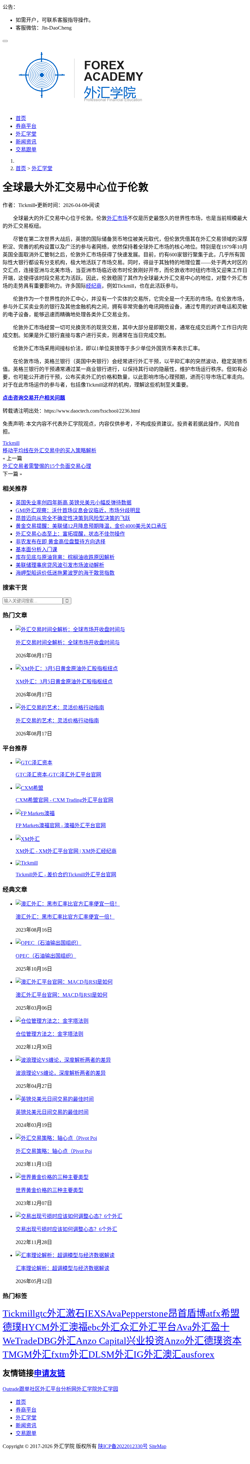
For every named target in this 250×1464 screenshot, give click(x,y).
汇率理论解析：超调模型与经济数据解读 (62, 1268)
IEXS (95, 1313)
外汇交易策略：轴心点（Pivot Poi (54, 1151)
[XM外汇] (28, 839)
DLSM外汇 (110, 1354)
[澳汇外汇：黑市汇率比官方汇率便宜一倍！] (68, 904)
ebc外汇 (104, 1327)
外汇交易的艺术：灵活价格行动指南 (57, 720)
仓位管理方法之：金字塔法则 (49, 1034)
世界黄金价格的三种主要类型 (49, 1190)
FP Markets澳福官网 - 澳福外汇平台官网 (61, 825)
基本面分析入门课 (36, 549)
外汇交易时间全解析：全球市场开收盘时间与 (68, 642)
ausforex (198, 1354)
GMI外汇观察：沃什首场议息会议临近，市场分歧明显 (78, 510)
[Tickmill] (27, 863)
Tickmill (11, 443)
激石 (75, 1313)
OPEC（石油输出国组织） (46, 956)
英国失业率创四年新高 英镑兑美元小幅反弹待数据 (74, 502)
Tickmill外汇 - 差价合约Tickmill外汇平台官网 (66, 874)
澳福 (78, 1327)
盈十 (220, 1327)
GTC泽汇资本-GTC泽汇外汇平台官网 (58, 774)
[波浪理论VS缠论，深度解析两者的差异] (63, 1060)
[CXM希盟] (29, 788)
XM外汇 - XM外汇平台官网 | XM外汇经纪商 (66, 851)
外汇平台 (157, 1327)
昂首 (177, 1313)
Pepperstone (144, 1313)
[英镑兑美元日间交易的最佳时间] (55, 1099)
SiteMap (157, 1446)
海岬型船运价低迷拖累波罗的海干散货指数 (65, 573)
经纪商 (94, 286)
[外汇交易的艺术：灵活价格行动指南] (60, 707)
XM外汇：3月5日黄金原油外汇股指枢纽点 (64, 681)
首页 (21, 118)
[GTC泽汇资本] (34, 762)
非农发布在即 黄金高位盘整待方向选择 (60, 541)
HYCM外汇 (45, 1327)
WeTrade (20, 1340)
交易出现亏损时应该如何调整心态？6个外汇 (66, 1229)
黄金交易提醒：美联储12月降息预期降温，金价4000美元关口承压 (91, 526)
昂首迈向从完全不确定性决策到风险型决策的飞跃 (73, 518)
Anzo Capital (101, 1340)
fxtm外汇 (69, 1354)
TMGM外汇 (27, 1354)
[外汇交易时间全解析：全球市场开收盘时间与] (70, 629)
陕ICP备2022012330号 (123, 1446)
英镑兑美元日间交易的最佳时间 (52, 1112)
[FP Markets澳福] (35, 813)
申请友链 (49, 1373)
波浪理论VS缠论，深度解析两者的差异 (61, 1073)
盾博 (196, 1313)
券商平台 (26, 126)
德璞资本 (223, 1340)
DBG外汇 (56, 1340)
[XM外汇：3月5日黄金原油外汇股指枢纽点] (67, 668)
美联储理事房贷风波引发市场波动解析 (60, 565)
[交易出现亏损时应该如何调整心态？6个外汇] (69, 1216)
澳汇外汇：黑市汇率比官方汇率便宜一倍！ (65, 917)
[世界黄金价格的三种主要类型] (52, 1177)
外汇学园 (107, 1389)
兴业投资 (145, 1340)
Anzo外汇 (184, 1340)
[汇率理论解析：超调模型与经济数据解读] (65, 1255)
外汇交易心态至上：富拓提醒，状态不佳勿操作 (70, 534)
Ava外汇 (193, 1327)
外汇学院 (86, 1389)
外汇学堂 (26, 134)
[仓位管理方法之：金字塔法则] (52, 1021)
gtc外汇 (50, 1313)
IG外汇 (147, 1354)
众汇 (129, 1327)
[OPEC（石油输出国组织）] (48, 943)
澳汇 (171, 1354)
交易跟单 (26, 149)
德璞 (12, 1327)
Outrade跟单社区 (21, 1389)
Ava (113, 1313)
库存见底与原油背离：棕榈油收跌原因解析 (65, 557)
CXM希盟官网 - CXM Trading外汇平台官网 (64, 800)
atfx (213, 1313)
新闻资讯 (26, 141)
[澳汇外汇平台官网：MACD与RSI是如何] (64, 982)
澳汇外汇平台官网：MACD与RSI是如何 (61, 995)
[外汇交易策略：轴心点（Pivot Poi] (56, 1138)
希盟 (230, 1313)
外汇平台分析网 (58, 1389)
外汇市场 (117, 218)
